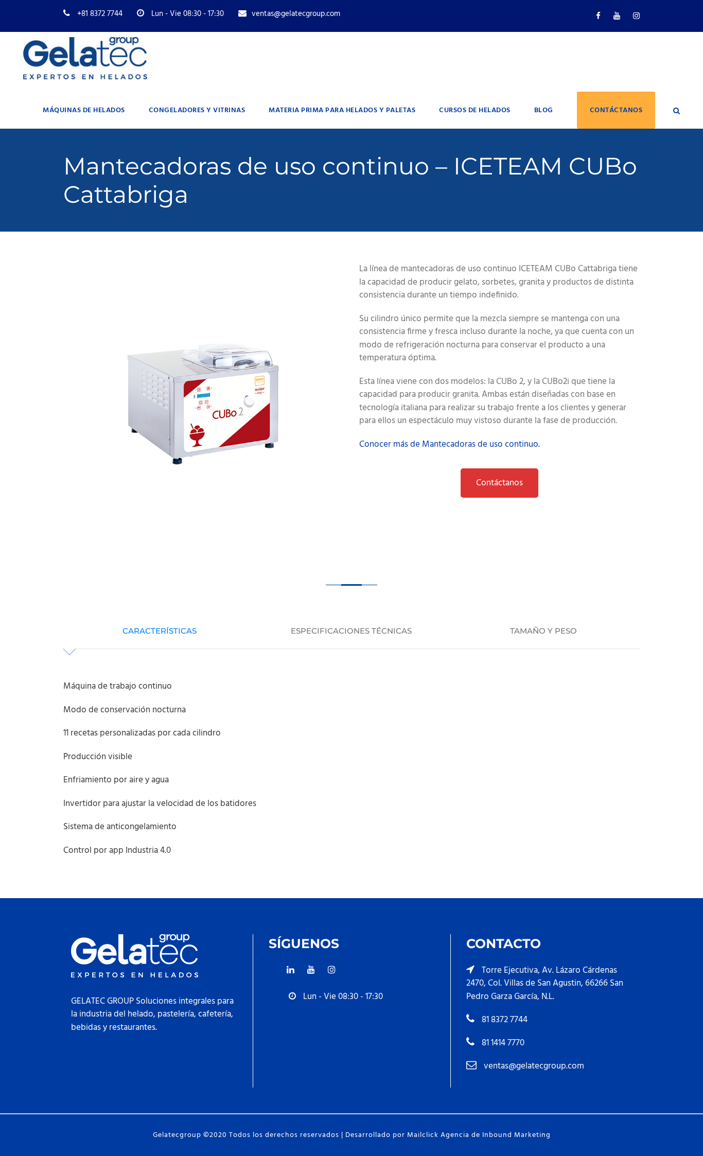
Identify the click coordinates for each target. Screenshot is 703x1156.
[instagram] (636, 16)
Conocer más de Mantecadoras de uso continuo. (449, 444)
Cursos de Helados (475, 110)
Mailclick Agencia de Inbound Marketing (479, 1135)
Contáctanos (616, 110)
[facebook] (598, 16)
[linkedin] (290, 970)
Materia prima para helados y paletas (342, 110)
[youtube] (616, 16)
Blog (543, 110)
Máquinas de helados (84, 110)
